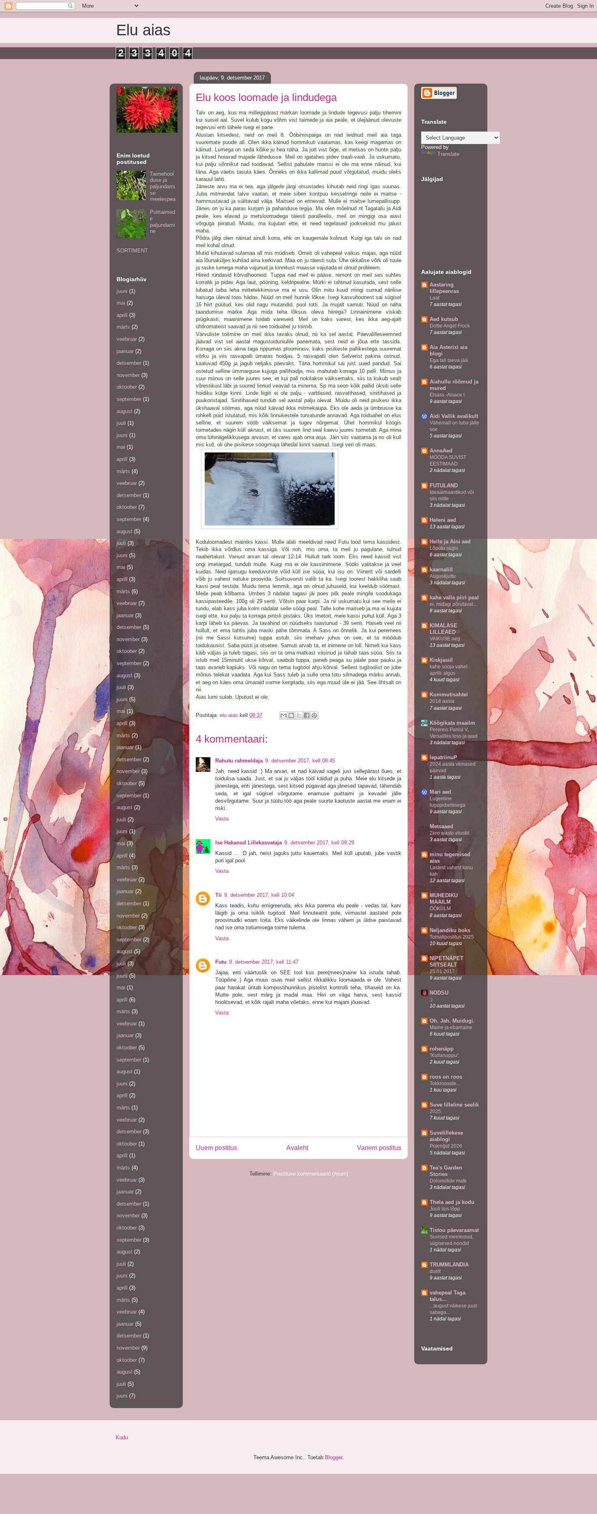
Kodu (122, 1437)
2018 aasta (442, 701)
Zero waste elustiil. (450, 833)
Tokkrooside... (445, 1083)
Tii (218, 895)
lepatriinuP (443, 757)
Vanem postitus (379, 1147)
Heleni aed (443, 520)
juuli (121, 423)
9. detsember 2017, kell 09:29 (319, 843)
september (129, 399)
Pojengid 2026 (446, 1146)
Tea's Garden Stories (446, 1171)
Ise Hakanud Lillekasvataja (248, 843)
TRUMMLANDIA (449, 1265)
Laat (434, 298)
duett (435, 1271)
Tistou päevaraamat (454, 1230)
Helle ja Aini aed (450, 541)
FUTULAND (444, 485)
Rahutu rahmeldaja (239, 761)
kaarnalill (441, 569)
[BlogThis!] (291, 715)
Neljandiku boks (450, 930)
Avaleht (297, 1147)
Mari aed (440, 792)
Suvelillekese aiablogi (446, 1136)
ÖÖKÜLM (440, 908)
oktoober (127, 387)
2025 (435, 1111)
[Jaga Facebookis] (307, 715)
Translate (448, 154)
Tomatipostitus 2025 (452, 937)
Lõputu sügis (444, 548)
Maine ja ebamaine (451, 1027)
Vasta (222, 819)
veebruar (127, 339)
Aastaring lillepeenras (444, 288)
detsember (129, 363)
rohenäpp (442, 1049)
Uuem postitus (216, 1147)
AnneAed (441, 451)
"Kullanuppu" (444, 1055)
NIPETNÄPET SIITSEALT (446, 961)
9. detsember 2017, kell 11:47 (263, 962)
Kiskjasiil (441, 660)
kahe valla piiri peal (454, 597)
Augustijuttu (443, 576)
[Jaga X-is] (299, 715)
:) (431, 999)
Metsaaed (441, 826)
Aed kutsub (444, 319)
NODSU (439, 993)
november (128, 375)
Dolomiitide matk (448, 1181)
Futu (221, 962)
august (124, 411)
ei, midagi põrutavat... (453, 604)
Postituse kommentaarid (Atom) (310, 1174)
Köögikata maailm (452, 723)
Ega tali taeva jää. (449, 360)
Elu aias (143, 30)
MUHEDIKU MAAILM (444, 898)
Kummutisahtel (449, 694)
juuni (122, 291)
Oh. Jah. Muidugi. (452, 1021)
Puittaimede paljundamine (162, 221)
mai (121, 303)
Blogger (333, 1457)
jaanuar (125, 351)
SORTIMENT (132, 251)
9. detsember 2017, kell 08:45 (300, 761)
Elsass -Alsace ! (447, 395)
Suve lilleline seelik (454, 1105)
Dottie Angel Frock (450, 326)
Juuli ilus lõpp (445, 1209)
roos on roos (446, 1077)
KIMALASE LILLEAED (443, 628)
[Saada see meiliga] (283, 715)
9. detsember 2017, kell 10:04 (259, 895)
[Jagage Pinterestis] (314, 715)
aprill (122, 315)
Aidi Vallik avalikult (454, 416)
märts (123, 327)
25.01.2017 (442, 971)
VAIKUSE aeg (445, 639)
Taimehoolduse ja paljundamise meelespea (162, 186)
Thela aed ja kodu (452, 1202)
